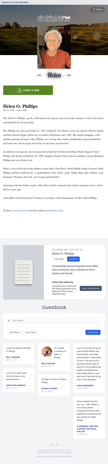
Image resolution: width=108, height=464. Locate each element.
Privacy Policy (46, 452)
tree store (58, 210)
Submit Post (93, 332)
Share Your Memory (90, 288)
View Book (59, 259)
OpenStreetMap (57, 456)
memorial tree (20, 210)
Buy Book (73, 259)
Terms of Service (61, 452)
